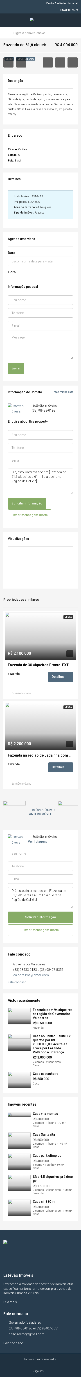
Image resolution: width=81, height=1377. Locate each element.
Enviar (16, 368)
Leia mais (10, 1302)
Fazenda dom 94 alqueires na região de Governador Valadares (52, 1014)
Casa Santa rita (44, 1134)
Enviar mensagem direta (29, 515)
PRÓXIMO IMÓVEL (47, 812)
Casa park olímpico (47, 1155)
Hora (12, 272)
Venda (68, 617)
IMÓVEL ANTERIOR (36, 812)
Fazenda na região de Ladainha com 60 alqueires (40, 755)
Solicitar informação (26, 503)
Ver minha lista (63, 392)
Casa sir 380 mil (44, 1201)
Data (11, 253)
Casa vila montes (45, 1113)
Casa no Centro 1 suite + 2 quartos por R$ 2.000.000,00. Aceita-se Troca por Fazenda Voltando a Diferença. (52, 1044)
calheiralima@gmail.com (31, 975)
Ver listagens (37, 841)
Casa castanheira (45, 1074)
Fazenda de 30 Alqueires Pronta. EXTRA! (40, 665)
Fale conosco (17, 982)
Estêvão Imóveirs (21, 693)
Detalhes (58, 677)
